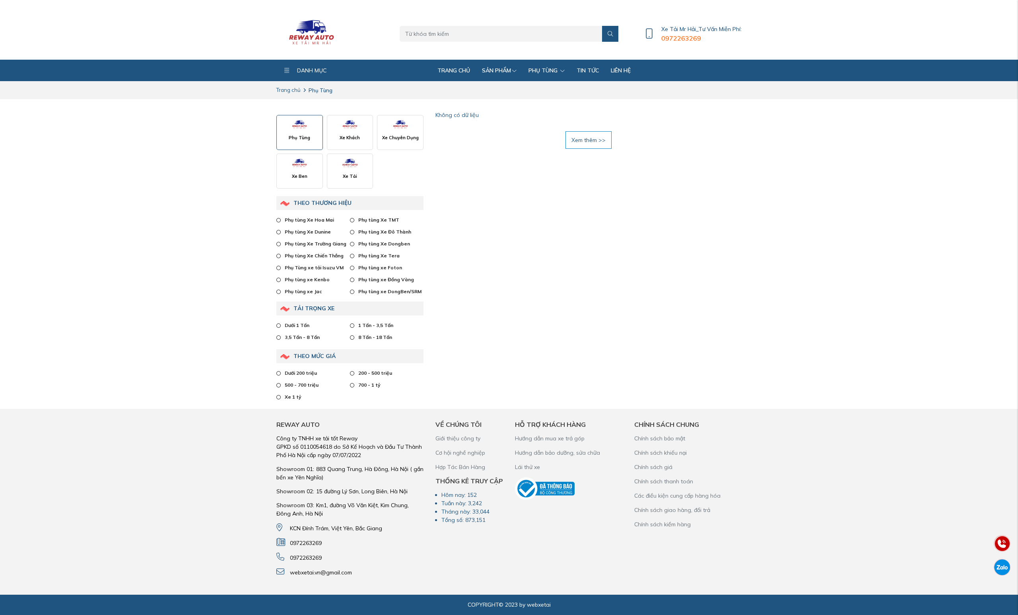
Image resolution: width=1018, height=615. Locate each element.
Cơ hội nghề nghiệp (460, 452)
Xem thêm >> (588, 140)
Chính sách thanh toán (663, 481)
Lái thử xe (527, 467)
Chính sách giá (653, 467)
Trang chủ (453, 70)
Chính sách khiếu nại (660, 452)
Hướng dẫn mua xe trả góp (550, 438)
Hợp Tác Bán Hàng (460, 467)
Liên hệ (621, 70)
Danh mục (311, 70)
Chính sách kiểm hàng (662, 524)
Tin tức (588, 70)
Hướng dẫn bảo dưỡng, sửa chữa (557, 452)
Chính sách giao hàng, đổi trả (672, 510)
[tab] (299, 132)
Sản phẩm (496, 70)
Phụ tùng (543, 70)
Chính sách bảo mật (659, 438)
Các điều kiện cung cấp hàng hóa (677, 495)
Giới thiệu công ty (457, 438)
